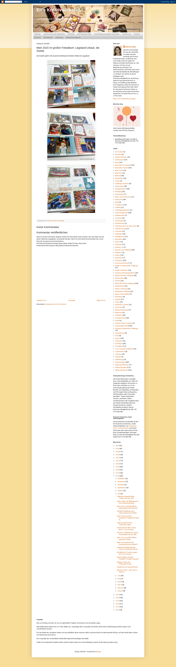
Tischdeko (118, 346)
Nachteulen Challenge (122, 291)
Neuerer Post (41, 300)
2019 (117, 467)
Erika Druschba (130, 47)
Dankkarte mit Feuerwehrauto (127, 567)
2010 (117, 610)
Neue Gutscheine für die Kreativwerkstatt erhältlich (127, 543)
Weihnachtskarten (121, 370)
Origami (118, 299)
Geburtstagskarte (121, 212)
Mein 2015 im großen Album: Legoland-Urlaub (127, 538)
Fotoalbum (119, 205)
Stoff (117, 335)
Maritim (117, 281)
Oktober (121, 484)
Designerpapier (120, 189)
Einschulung (119, 194)
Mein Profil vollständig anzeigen (124, 98)
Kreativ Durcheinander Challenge (126, 265)
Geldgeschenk (120, 215)
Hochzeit (118, 244)
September (122, 487)
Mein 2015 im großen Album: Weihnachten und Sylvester (127, 507)
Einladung (118, 191)
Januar (120, 591)
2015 (117, 594)
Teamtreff (118, 341)
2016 (117, 476)
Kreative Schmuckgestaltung (125, 273)
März (120, 584)
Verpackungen (120, 362)
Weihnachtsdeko (121, 367)
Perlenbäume (48, 37)
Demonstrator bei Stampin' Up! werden (106, 34)
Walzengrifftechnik (121, 365)
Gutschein (118, 231)
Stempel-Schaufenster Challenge (126, 328)
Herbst (117, 242)
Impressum (59, 37)
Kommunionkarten (121, 263)
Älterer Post (101, 300)
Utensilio (118, 357)
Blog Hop (118, 173)
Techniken (118, 343)
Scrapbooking (120, 318)
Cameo (117, 181)
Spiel (117, 320)
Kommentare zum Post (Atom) (55, 304)
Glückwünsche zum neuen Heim (126, 226)
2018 (117, 470)
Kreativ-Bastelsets (121, 270)
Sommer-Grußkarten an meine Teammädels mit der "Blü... (127, 533)
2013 (117, 601)
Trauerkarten (119, 351)
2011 (117, 607)
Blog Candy (119, 170)
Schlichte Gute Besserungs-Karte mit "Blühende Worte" (127, 548)
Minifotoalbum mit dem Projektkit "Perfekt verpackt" (128, 558)
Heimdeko (118, 239)
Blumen (117, 175)
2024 (117, 451)
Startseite (37, 34)
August (120, 490)
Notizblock (119, 296)
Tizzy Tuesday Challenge (123, 349)
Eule (116, 202)
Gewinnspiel (119, 220)
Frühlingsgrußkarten (122, 210)
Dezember (121, 478)
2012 (117, 604)
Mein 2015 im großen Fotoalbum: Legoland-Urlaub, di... (128, 518)
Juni (119, 575)
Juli (119, 494)
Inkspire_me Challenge (123, 250)
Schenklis (118, 315)
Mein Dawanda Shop (84, 34)
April (119, 582)
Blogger (98, 651)
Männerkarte (119, 278)
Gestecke (37, 37)
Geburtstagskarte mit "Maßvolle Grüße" (124, 523)
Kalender (118, 252)
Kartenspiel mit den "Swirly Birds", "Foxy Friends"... (126, 528)
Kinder (117, 255)
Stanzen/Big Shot (121, 326)
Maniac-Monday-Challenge (124, 275)
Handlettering (120, 236)
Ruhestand (118, 312)
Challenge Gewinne (121, 183)
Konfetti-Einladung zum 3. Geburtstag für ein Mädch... (127, 512)
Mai (119, 579)
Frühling (118, 207)
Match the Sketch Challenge (124, 283)
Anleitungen (119, 159)
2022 (117, 457)
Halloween (118, 234)
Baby (117, 162)
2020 (117, 464)
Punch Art (118, 307)
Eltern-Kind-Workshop (123, 197)
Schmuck (137, 34)
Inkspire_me (119, 247)
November (121, 481)
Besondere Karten (121, 168)
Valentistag (119, 359)
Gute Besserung (120, 228)
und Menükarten (123, 428)
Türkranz (118, 354)
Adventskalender (121, 157)
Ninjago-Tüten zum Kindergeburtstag (124, 563)
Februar (120, 588)
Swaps (117, 338)
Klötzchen (118, 258)
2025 (117, 448)
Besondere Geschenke (123, 165)
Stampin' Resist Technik (123, 323)
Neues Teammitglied (122, 294)
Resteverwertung (121, 310)
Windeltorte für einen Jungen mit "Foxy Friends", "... (127, 553)
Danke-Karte (119, 186)
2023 (117, 454)
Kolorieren (118, 260)
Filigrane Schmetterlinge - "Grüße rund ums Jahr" (126, 497)
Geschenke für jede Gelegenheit (54, 34)
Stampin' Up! (126, 34)
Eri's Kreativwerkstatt (58, 9)
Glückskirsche (120, 223)
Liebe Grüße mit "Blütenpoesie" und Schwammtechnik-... (128, 502)
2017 (117, 473)
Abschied (118, 154)
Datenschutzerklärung (73, 37)
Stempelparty (120, 333)
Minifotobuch (119, 286)
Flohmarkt (71, 34)
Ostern (117, 302)
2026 (117, 445)
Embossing (119, 199)
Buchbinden (119, 178)
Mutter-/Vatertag (121, 289)
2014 (117, 597)
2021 (117, 460)
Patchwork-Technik (121, 304)
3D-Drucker (119, 152)
